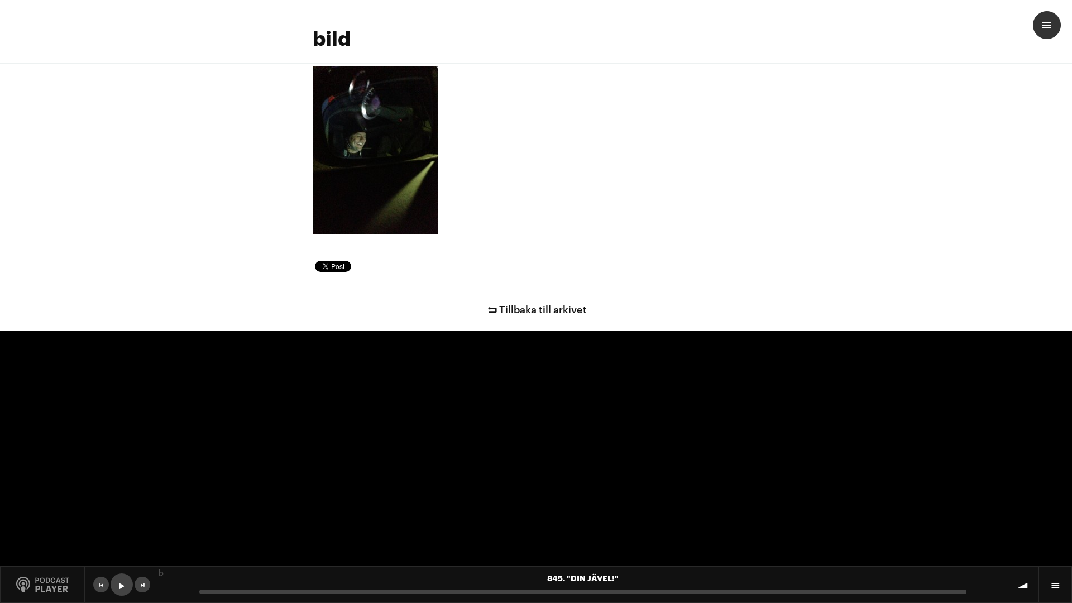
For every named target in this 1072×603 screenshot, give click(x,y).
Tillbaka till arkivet (543, 308)
